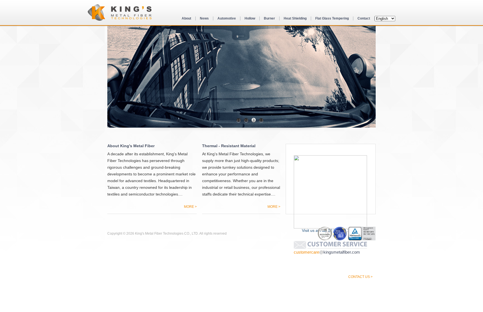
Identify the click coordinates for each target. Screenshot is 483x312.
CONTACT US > (360, 276)
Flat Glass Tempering (332, 18)
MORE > (190, 206)
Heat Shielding (295, 18)
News (204, 18)
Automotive (226, 18)
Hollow (250, 18)
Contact (363, 18)
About (186, 18)
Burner (269, 18)
